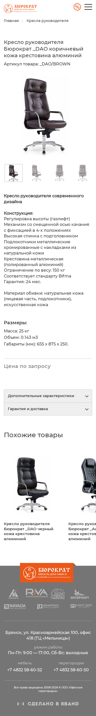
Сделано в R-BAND (48, 704)
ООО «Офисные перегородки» (18, 10)
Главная (11, 20)
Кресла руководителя (48, 20)
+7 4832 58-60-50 (71, 669)
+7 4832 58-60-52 (24, 669)
